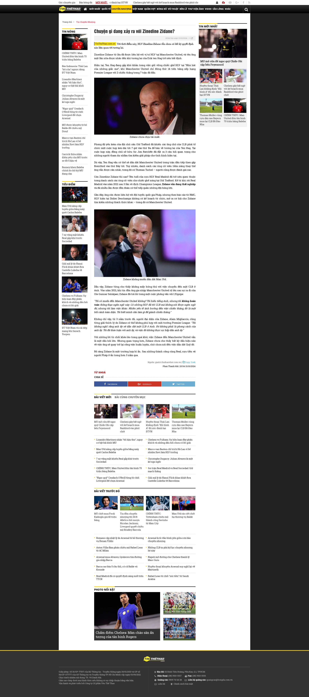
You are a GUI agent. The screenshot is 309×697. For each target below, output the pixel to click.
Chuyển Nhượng (121, 8)
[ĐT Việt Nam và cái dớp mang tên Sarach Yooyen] (75, 317)
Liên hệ (161, 683)
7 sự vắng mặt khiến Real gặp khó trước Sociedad (117, 460)
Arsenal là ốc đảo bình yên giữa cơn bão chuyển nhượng (169, 539)
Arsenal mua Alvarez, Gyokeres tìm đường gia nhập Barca (119, 558)
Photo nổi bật (104, 589)
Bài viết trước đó (107, 491)
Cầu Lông (218, 8)
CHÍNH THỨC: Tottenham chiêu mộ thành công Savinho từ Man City (157, 518)
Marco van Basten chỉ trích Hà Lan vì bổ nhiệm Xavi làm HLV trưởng (169, 451)
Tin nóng (68, 31)
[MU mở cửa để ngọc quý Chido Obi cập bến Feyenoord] (106, 411)
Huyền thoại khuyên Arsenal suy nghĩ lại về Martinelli (171, 568)
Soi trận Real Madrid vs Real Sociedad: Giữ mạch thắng (170, 470)
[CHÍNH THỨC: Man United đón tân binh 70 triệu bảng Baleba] (75, 42)
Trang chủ (67, 22)
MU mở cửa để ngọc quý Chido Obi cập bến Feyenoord (105, 425)
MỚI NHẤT (94, 8)
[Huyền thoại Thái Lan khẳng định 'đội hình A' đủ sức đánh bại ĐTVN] (157, 411)
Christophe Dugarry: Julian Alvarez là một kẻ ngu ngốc (170, 460)
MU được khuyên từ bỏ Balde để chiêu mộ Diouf (74, 128)
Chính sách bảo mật (183, 683)
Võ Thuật (173, 8)
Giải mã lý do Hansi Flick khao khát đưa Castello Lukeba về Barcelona (169, 479)
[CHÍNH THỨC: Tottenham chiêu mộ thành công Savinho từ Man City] (157, 503)
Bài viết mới (102, 397)
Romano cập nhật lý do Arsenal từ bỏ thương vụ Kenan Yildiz (120, 539)
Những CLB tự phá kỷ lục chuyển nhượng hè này (170, 549)
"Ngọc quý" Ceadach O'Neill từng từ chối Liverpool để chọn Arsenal (117, 479)
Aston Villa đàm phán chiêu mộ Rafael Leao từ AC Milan (119, 549)
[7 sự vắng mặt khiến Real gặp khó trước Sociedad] (75, 224)
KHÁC (228, 8)
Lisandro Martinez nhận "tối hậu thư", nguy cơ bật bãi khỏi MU (119, 441)
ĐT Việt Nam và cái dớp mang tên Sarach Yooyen (74, 331)
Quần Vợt (150, 8)
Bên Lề (183, 8)
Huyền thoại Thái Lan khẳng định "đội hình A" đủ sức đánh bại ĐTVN (157, 426)
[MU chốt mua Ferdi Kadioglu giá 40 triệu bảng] (106, 503)
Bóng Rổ (162, 8)
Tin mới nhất (208, 26)
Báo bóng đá (85, 2)
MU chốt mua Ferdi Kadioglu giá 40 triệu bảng (105, 517)
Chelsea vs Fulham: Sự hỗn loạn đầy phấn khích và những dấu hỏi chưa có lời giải (170, 441)
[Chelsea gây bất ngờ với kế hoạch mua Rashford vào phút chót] (132, 411)
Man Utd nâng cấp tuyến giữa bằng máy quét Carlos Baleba (117, 451)
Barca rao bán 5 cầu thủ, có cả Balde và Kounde (116, 568)
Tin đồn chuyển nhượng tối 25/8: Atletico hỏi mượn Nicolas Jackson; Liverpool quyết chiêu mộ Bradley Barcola (132, 521)
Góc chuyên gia (67, 2)
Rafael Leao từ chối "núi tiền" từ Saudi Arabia (168, 577)
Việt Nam (138, 8)
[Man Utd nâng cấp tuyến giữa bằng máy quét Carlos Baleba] (75, 195)
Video (208, 8)
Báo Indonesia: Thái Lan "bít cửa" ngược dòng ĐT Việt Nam (75, 69)
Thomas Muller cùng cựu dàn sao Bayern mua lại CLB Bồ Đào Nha (183, 426)
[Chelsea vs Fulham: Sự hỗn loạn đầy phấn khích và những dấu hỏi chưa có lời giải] (75, 284)
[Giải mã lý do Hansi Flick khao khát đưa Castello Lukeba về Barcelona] (75, 252)
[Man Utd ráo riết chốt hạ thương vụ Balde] (183, 503)
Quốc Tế (106, 8)
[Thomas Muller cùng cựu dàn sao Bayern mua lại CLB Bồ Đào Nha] (183, 411)
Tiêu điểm (68, 184)
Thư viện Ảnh (196, 8)
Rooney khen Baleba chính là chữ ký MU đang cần (73, 170)
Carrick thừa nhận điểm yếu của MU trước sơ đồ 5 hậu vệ (75, 157)
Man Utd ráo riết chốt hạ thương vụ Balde (183, 515)
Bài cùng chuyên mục (130, 397)
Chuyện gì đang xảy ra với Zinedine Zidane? (134, 31)
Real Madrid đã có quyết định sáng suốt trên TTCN (119, 577)
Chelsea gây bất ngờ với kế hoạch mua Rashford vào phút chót (150, 2)
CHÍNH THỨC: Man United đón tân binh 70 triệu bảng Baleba (119, 470)
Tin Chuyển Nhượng (85, 22)
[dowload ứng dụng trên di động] (223, 2)
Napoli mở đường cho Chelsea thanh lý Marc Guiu (169, 558)
